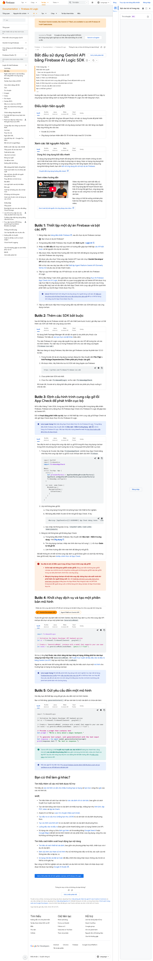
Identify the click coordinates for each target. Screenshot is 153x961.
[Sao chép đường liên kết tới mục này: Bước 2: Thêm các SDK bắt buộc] (86, 316)
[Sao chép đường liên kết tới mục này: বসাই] (41, 796)
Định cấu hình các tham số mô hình (52, 852)
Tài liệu (43, 2)
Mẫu (78, 13)
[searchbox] (14, 20)
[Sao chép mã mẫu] (102, 368)
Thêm (55, 2)
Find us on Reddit (63, 923)
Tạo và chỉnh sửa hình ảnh (48, 823)
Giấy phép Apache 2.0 (63, 901)
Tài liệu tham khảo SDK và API (39, 923)
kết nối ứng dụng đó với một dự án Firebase (78, 166)
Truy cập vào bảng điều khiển (130, 2)
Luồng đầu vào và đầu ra (48, 827)
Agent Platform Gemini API (70, 612)
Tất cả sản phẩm (58, 948)
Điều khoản (34, 956)
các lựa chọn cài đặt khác (63, 337)
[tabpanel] (70, 127)
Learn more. (48, 24)
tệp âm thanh (55, 809)
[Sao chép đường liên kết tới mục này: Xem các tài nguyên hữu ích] (71, 143)
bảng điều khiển (60, 235)
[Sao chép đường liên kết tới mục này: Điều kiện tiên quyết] (67, 106)
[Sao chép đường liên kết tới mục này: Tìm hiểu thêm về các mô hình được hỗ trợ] (77, 784)
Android (56, 945)
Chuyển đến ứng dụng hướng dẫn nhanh (52, 171)
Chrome (65, 945)
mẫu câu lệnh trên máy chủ (69, 675)
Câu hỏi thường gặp (91, 936)
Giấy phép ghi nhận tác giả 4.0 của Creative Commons (89, 899)
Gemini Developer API (47, 612)
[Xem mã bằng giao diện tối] (98, 368)
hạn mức (87, 788)
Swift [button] (38, 113)
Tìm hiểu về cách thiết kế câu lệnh (51, 845)
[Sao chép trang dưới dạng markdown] (93, 60)
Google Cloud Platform (89, 945)
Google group (90, 926)
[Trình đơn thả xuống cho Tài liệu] (48, 2)
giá (100, 788)
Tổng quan (6, 13)
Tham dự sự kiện (63, 933)
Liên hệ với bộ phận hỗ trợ (93, 920)
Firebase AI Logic (29, 9)
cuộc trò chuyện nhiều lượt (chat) (67, 813)
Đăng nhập (147, 2)
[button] (12, 42)
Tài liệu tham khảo (67, 13)
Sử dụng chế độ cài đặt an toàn (51, 858)
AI (34, 13)
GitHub (32, 933)
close (149, 8)
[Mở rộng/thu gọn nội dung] (48, 67)
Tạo (22, 2)
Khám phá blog (63, 920)
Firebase (37, 47)
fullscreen (146, 8)
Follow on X (61, 926)
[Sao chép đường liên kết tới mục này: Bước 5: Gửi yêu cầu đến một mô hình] (93, 691)
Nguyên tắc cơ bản (19, 13)
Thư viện (33, 930)
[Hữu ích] (101, 47)
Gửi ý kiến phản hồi (96, 55)
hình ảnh (98, 807)
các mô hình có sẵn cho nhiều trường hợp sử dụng (63, 788)
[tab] (38, 113)
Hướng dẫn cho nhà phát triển (40, 920)
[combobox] (78, 2)
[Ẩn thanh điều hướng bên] (25, 957)
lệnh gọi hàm (64, 830)
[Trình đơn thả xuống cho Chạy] (36, 2)
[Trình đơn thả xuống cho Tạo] (26, 2)
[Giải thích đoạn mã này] (95, 368)
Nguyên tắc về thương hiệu (94, 933)
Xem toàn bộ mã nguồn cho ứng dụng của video (55, 208)
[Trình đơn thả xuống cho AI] (37, 13)
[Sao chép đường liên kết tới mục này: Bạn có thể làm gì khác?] (72, 777)
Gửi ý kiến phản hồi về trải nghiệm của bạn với (59, 876)
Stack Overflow (90, 923)
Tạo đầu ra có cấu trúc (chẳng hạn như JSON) (56, 817)
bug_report (143, 8)
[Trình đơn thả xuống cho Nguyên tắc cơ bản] (28, 13)
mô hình (97, 664)
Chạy (32, 2)
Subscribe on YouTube (65, 930)
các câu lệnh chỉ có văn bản (78, 800)
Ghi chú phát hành (91, 930)
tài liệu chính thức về (68, 556)
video (45, 809)
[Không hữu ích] (104, 47)
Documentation (10, 9)
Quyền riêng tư (45, 956)
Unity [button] (82, 113)
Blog (114, 2)
